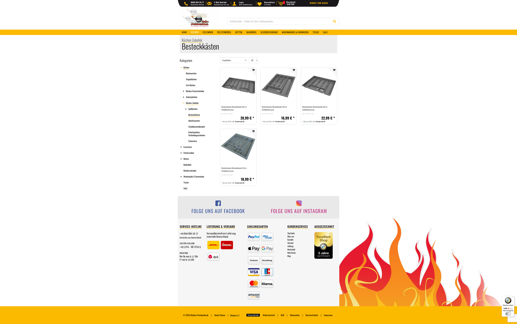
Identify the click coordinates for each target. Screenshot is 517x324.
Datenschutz (295, 315)
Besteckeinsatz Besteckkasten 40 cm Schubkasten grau (274, 108)
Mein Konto (291, 253)
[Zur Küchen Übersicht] (199, 19)
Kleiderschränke (269, 32)
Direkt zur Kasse (319, 2)
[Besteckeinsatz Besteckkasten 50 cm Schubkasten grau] (238, 147)
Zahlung (290, 246)
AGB (282, 315)
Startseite (291, 233)
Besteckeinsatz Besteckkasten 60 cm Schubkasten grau (314, 108)
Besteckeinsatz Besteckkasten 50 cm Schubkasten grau (234, 169)
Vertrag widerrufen (253, 315)
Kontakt (290, 240)
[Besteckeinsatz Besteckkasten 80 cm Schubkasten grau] (238, 86)
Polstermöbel (224, 32)
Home (184, 32)
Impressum (328, 315)
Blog (289, 256)
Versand (290, 243)
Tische (316, 32)
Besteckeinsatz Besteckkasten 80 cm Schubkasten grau (234, 108)
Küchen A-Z (234, 315)
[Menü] (512, 297)
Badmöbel (252, 32)
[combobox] (283, 21)
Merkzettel (291, 250)
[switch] (508, 313)
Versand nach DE (239, 121)
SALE (325, 32)
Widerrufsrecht (269, 315)
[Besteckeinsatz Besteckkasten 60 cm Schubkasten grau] (319, 86)
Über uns (290, 237)
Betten (238, 32)
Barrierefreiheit (312, 315)
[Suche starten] (335, 21)
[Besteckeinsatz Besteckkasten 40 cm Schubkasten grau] (279, 86)
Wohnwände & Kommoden (295, 32)
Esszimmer (208, 32)
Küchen (195, 32)
